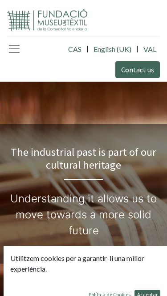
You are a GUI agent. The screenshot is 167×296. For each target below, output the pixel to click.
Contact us (137, 69)
